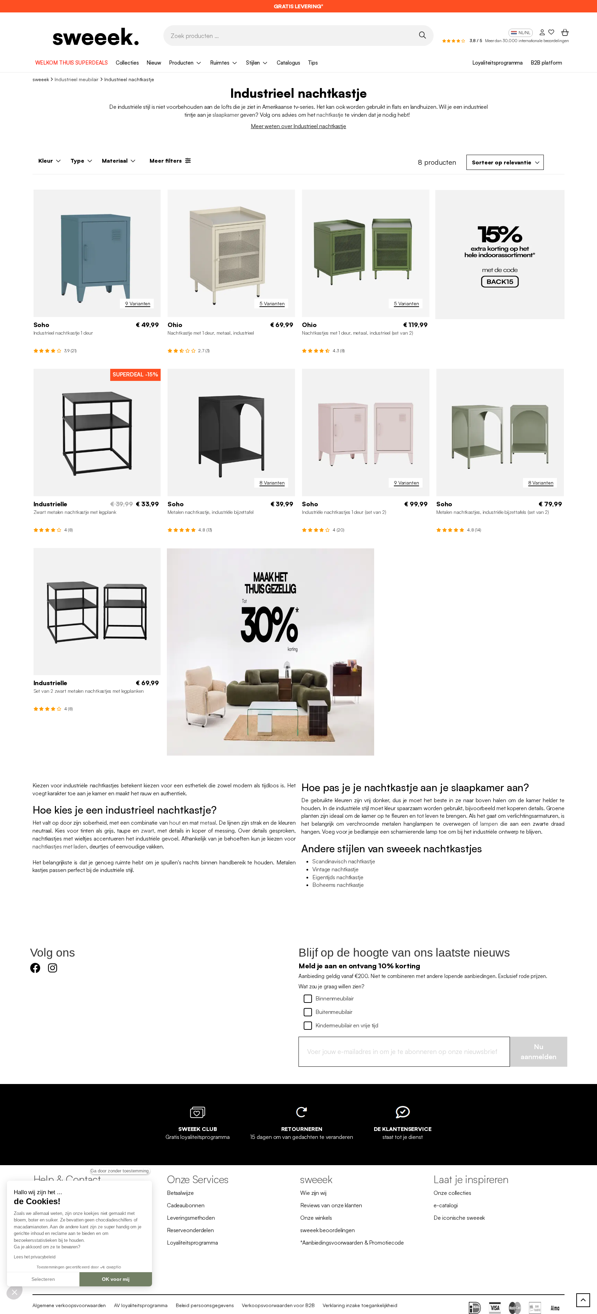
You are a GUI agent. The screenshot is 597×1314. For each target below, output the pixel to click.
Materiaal (114, 160)
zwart (147, 830)
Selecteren (43, 1279)
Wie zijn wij (313, 1192)
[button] (14, 1292)
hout (175, 822)
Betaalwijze (180, 1192)
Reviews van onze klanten (331, 1205)
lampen (489, 823)
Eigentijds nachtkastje (337, 877)
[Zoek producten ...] (422, 35)
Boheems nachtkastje (338, 884)
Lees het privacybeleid (35, 1257)
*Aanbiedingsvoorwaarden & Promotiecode (352, 1242)
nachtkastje (329, 114)
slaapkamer (225, 114)
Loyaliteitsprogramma (497, 62)
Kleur (45, 160)
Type (77, 160)
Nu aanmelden (539, 1051)
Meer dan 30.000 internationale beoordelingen (527, 40)
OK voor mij (116, 1279)
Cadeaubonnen (186, 1205)
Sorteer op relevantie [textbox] (501, 162)
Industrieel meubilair (76, 79)
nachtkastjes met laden (59, 846)
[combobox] (505, 162)
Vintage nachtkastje (335, 869)
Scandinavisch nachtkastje (343, 861)
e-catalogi (446, 1205)
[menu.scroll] (583, 1300)
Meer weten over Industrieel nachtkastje (298, 126)
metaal (208, 822)
